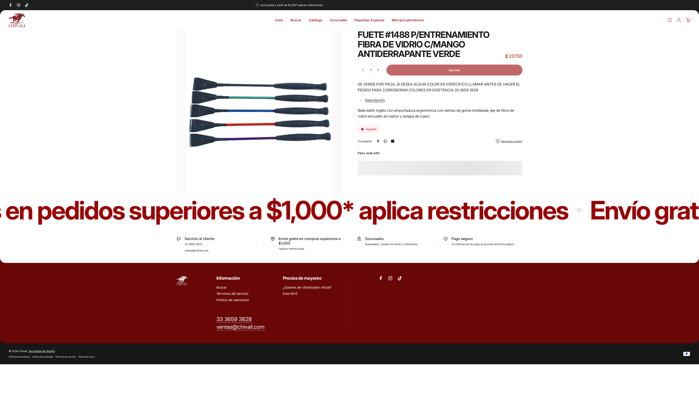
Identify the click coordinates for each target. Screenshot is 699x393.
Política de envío (86, 357)
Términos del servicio (232, 293)
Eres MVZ (290, 293)
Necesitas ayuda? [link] (511, 141)
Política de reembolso (232, 300)
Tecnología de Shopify (41, 351)
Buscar (221, 287)
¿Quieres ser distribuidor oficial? (307, 287)
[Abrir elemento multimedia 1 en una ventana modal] (259, 112)
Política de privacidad (42, 357)
